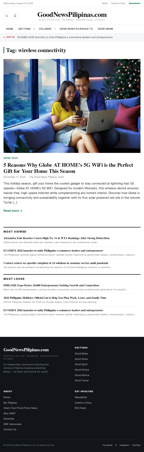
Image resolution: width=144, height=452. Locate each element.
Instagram (124, 445)
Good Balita (81, 353)
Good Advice (82, 375)
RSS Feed (80, 408)
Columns (45, 28)
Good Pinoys (82, 369)
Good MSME (105, 28)
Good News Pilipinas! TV (76, 28)
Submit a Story (118, 3)
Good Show (81, 359)
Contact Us (10, 429)
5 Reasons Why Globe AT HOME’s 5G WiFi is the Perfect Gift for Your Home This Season (68, 168)
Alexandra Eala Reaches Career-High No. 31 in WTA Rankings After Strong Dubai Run (56, 238)
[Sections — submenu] (34, 29)
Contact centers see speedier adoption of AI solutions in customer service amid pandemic (56, 263)
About (105, 3)
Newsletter (134, 3)
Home (9, 28)
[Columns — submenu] (55, 29)
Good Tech (11, 158)
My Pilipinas (10, 402)
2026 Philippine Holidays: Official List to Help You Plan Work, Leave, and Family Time (55, 298)
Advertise (9, 418)
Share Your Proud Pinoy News (20, 408)
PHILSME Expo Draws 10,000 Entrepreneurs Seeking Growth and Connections (51, 285)
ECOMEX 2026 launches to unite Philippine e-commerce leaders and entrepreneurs (65, 37)
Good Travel (82, 380)
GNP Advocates (12, 424)
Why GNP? (10, 413)
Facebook (108, 445)
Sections (24, 28)
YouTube (136, 445)
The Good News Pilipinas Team (46, 177)
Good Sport (81, 364)
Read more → (13, 210)
